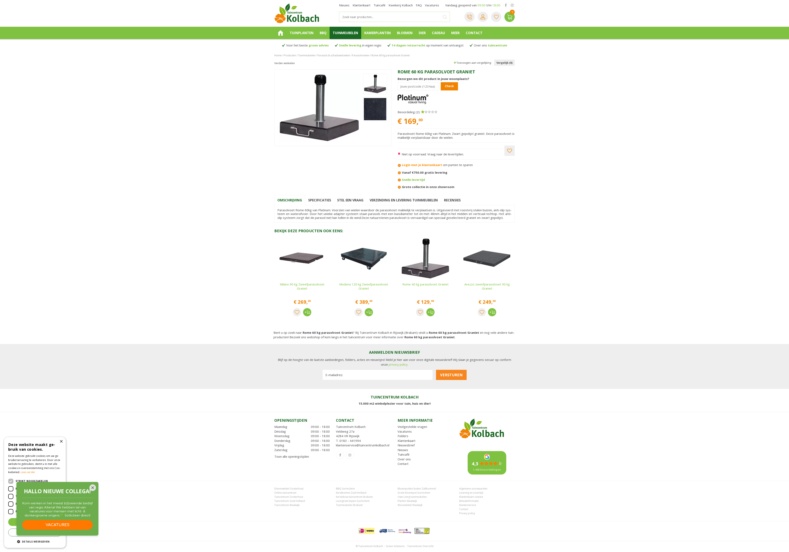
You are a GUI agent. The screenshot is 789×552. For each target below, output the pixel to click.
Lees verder (28, 472)
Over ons (404, 459)
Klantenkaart (406, 441)
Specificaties (319, 200)
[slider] (429, 111)
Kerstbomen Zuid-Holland (351, 492)
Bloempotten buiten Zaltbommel (417, 488)
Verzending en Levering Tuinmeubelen (404, 200)
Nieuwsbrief (406, 445)
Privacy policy (467, 513)
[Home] (280, 33)
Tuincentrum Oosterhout (288, 496)
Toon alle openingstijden (291, 456)
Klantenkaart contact (471, 496)
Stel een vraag (350, 200)
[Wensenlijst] (496, 17)
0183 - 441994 (350, 441)
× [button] (61, 441)
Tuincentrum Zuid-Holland (289, 500)
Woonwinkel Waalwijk (410, 505)
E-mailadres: (334, 375)
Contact (403, 464)
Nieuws (403, 450)
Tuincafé (403, 454)
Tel (469, 17)
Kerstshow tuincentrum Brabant (354, 496)
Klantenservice (467, 505)
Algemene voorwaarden (473, 488)
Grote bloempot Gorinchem (414, 492)
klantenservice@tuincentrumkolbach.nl (362, 445)
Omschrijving (289, 200)
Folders (403, 436)
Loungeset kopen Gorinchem (353, 500)
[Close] (92, 487)
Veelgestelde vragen (412, 427)
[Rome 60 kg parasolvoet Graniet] (319, 108)
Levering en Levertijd (471, 492)
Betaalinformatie (469, 500)
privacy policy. (398, 364)
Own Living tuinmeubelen (412, 496)
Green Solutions (395, 546)
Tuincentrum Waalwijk (287, 505)
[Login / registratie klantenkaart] (483, 17)
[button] (35, 541)
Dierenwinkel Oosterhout (288, 488)
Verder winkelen (284, 63)
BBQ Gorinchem (345, 488)
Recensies (452, 200)
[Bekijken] (509, 17)
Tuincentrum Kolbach (351, 427)
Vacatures (405, 431)
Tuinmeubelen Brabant (349, 505)
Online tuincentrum (285, 492)
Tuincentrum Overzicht (420, 546)
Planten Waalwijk (407, 500)
